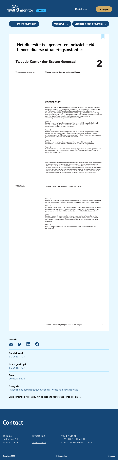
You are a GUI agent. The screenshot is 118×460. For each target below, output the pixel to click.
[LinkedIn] (30, 344)
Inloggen (104, 9)
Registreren (81, 9)
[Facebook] (39, 344)
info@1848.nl (38, 435)
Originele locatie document (89, 23)
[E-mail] (13, 344)
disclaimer (75, 397)
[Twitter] (22, 344)
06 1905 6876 (39, 442)
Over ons (111, 456)
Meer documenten (26, 23)
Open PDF (60, 23)
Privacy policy (61, 456)
